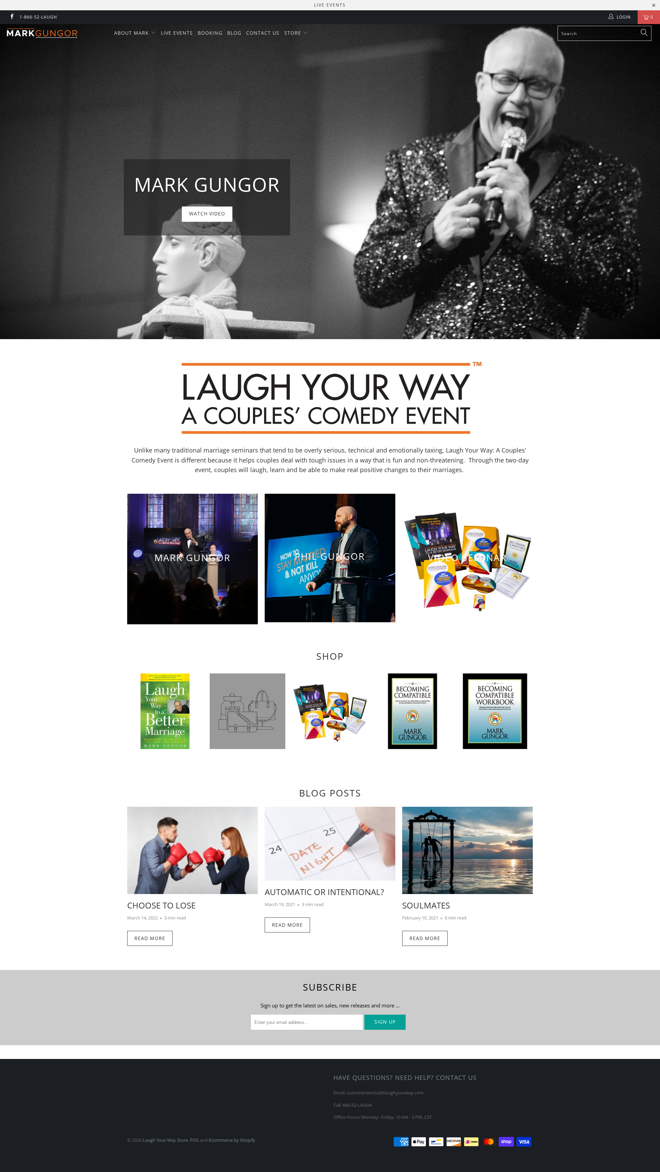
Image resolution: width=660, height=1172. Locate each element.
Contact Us (262, 33)
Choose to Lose (161, 905)
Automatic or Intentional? (324, 891)
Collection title (247, 711)
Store (293, 33)
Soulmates (426, 905)
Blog (234, 33)
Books (165, 711)
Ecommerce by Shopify (232, 1140)
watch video (330, 181)
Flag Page (412, 711)
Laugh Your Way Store (165, 1140)
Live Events (177, 33)
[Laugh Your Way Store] (56, 33)
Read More (149, 938)
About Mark (132, 33)
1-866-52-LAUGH (38, 17)
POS (194, 1140)
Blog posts (330, 792)
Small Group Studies (330, 711)
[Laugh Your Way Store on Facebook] (11, 17)
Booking (210, 33)
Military (495, 711)
